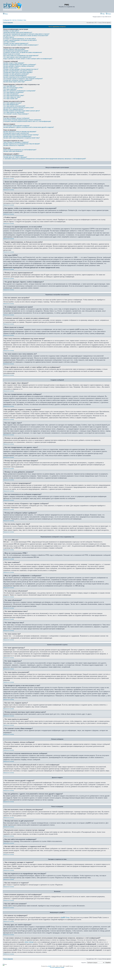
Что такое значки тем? (10, 98)
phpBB (49, 966)
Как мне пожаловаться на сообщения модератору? (19, 77)
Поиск (109, 14)
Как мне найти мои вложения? (13, 151)
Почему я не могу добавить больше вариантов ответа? (20, 69)
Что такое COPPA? (9, 42)
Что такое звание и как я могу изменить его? (17, 57)
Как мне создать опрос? (11, 67)
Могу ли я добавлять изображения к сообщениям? (19, 91)
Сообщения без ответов (9, 20)
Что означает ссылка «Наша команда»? (16, 114)
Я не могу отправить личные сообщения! (16, 118)
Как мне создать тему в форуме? (13, 63)
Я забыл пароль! (8, 37)
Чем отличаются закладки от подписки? (16, 142)
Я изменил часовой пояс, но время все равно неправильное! (22, 52)
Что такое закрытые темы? (12, 97)
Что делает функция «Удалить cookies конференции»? (20, 45)
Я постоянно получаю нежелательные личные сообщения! (22, 120)
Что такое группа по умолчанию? (13, 112)
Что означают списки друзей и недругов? (16, 125)
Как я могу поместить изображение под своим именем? (21, 55)
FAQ (103, 14)
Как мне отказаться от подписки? (13, 145)
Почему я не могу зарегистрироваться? (15, 43)
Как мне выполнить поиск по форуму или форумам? (19, 131)
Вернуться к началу (8, 178)
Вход (5, 14)
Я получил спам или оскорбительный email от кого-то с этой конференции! (27, 121)
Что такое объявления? (11, 94)
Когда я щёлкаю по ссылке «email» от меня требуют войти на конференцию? (27, 58)
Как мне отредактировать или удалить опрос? (18, 71)
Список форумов (8, 22)
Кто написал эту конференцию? (13, 155)
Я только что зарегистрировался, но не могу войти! (19, 38)
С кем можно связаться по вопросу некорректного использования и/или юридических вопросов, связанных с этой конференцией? (44, 159)
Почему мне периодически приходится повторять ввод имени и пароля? (26, 34)
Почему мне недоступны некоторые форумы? (18, 72)
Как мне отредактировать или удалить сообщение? (19, 64)
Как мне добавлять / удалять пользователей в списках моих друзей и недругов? (28, 127)
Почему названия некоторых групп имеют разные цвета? (21, 111)
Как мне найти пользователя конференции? (17, 136)
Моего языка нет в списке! (11, 54)
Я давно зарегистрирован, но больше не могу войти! (20, 40)
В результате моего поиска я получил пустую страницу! (21, 135)
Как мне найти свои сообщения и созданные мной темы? (21, 138)
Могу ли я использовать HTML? (13, 87)
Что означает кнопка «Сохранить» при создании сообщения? (23, 78)
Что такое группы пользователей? (14, 106)
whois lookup (29, 942)
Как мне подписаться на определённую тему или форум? (21, 144)
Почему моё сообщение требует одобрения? (17, 80)
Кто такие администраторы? (12, 103)
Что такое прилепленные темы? (13, 95)
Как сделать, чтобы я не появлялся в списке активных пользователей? (25, 35)
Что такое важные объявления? (13, 92)
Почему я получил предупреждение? (15, 75)
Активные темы (21, 20)
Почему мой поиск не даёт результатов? (16, 133)
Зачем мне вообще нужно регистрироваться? (17, 32)
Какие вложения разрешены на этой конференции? (19, 149)
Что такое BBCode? (9, 86)
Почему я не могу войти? (11, 31)
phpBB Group (65, 917)
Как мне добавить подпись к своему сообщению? (18, 66)
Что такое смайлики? (10, 89)
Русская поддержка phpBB (57, 967)
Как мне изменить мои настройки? (14, 49)
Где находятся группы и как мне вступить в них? (18, 107)
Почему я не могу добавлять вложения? (16, 74)
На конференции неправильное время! (15, 51)
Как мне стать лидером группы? (13, 109)
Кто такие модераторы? (11, 104)
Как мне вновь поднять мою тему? (14, 82)
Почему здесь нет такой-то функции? (15, 157)
